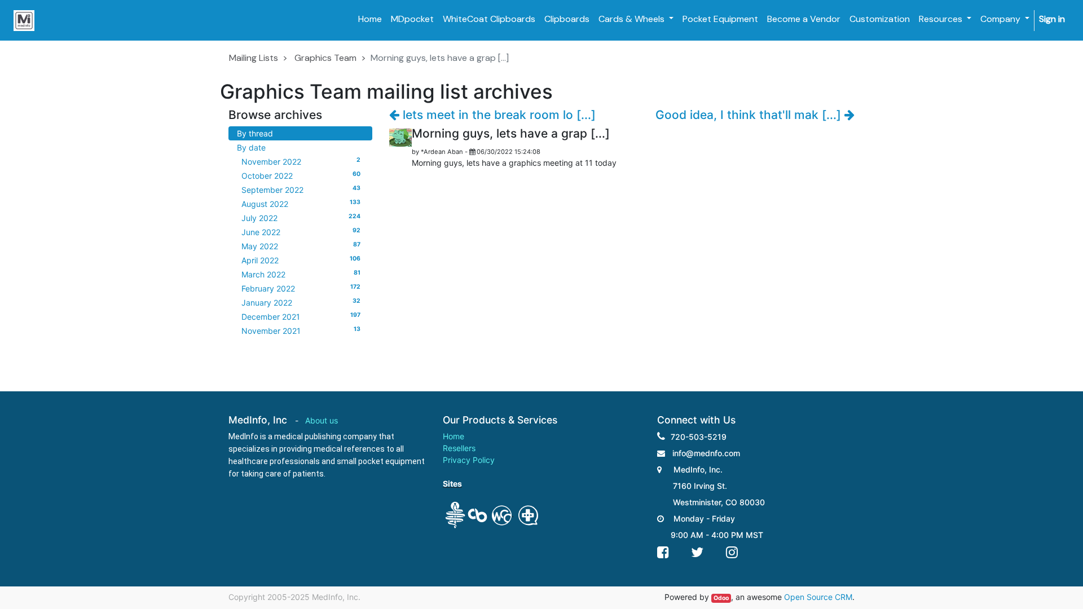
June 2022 (300, 232)
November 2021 (300, 330)
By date (251, 147)
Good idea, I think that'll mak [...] (749, 115)
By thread (255, 133)
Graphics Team (325, 58)
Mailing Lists (253, 58)
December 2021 (300, 316)
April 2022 (300, 260)
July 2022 (300, 218)
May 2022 (300, 246)
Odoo (721, 598)
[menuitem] (370, 19)
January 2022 (300, 302)
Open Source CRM (818, 597)
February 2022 (300, 288)
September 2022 (300, 189)
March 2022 (300, 274)
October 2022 (300, 175)
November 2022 (300, 161)
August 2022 (300, 203)
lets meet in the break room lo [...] (497, 115)
